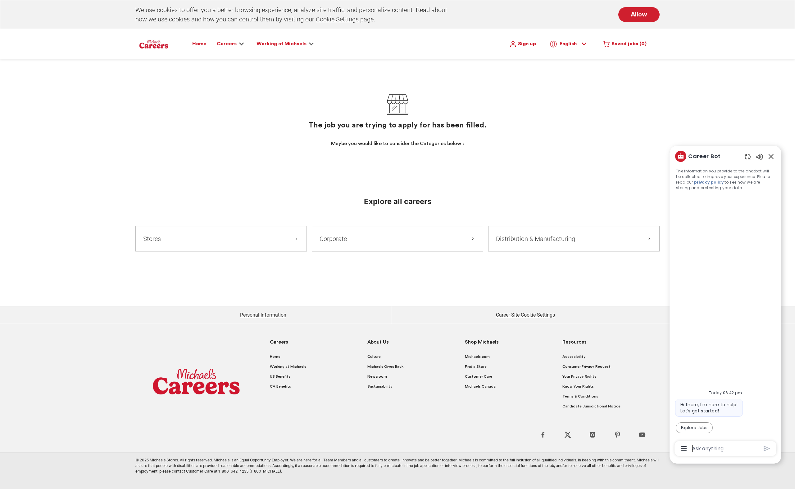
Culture (374, 356)
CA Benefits (280, 386)
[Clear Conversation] (747, 156)
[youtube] (642, 434)
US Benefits (280, 376)
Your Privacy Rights (579, 376)
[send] (767, 448)
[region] (725, 302)
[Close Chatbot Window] (771, 156)
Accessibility (574, 356)
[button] (523, 44)
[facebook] (542, 434)
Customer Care (478, 376)
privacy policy (709, 182)
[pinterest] (617, 434)
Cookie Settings (337, 19)
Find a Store (476, 366)
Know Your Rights (578, 386)
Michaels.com (477, 356)
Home (199, 43)
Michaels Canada (480, 386)
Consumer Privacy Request (586, 366)
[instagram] (592, 434)
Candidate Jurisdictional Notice (591, 406)
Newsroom (377, 376)
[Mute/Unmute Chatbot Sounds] (759, 156)
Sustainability (380, 386)
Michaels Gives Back (385, 366)
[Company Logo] (153, 43)
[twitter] (567, 434)
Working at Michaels (288, 366)
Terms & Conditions (580, 396)
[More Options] (684, 448)
